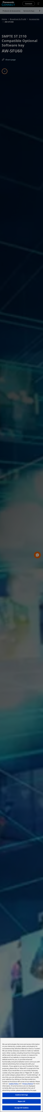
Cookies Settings (21, 1095)
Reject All (21, 1101)
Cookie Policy (13, 1084)
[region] (21, 1075)
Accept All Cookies (21, 1108)
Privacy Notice (27, 1084)
